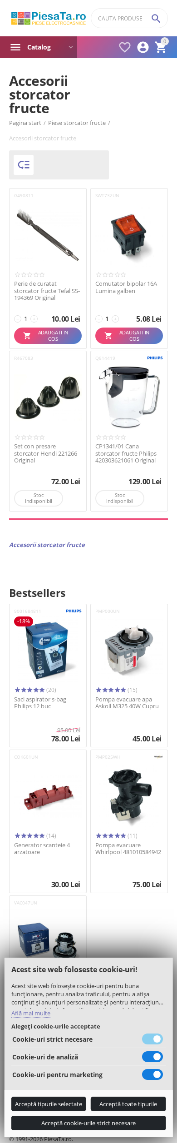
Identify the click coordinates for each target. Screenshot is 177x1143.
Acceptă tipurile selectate (48, 1104)
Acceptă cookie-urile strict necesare (88, 1123)
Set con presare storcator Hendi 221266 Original (45, 453)
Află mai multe (30, 1013)
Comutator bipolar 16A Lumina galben (126, 287)
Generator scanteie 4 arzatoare (42, 849)
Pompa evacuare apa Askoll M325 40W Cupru (127, 703)
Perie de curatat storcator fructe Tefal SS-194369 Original (47, 291)
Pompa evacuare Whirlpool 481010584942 (128, 849)
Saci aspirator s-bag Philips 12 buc (40, 703)
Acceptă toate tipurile (128, 1104)
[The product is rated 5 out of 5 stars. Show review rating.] (29, 689)
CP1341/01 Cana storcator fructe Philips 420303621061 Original (126, 453)
